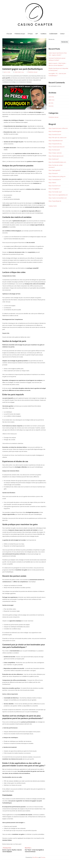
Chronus (43, 857)
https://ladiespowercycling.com (57, 176)
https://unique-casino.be (55, 153)
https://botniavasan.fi (54, 150)
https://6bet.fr (52, 182)
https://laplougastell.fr (54, 170)
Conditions (43, 34)
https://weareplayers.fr (55, 179)
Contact (62, 34)
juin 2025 (51, 103)
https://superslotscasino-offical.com (58, 128)
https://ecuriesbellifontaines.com (57, 162)
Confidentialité (53, 34)
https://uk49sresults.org (55, 143)
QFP (37, 34)
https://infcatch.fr (53, 173)
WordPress (35, 857)
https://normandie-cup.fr (55, 192)
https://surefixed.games (55, 131)
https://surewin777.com (55, 134)
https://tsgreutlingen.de (55, 201)
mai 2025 (51, 106)
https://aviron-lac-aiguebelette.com (58, 195)
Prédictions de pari (20, 34)
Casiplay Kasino (53, 206)
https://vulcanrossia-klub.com (56, 146)
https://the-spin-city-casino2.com (57, 137)
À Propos (30, 34)
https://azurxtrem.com (55, 185)
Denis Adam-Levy (19, 72)
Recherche (51, 39)
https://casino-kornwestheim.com (58, 198)
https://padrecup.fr (54, 159)
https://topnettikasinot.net (56, 140)
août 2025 (51, 96)
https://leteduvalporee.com (56, 156)
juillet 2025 (51, 100)
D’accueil (9, 34)
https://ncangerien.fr (54, 188)
